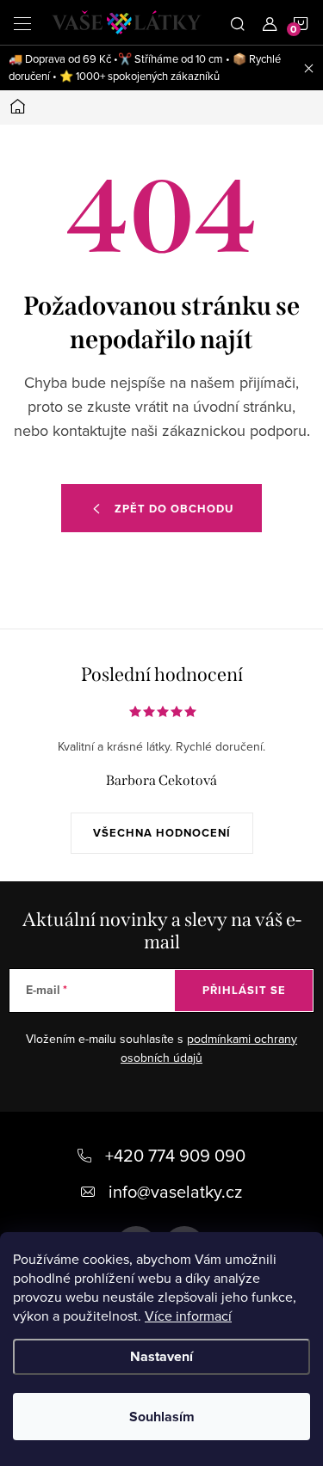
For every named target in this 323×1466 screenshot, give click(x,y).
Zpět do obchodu (174, 508)
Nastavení (161, 1356)
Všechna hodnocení (162, 833)
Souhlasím (162, 1416)
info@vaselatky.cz (175, 1191)
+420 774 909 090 (175, 1155)
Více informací (188, 1315)
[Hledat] (237, 22)
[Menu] (22, 22)
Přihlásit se (244, 990)
